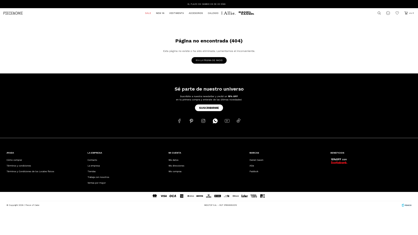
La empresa (94, 165)
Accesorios (196, 13)
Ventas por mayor (97, 183)
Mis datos (173, 160)
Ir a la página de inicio (209, 60)
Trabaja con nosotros (98, 177)
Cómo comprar (14, 160)
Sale (148, 13)
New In (160, 13)
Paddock (253, 171)
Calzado (213, 13)
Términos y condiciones (19, 165)
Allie (251, 165)
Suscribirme (209, 108)
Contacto (92, 160)
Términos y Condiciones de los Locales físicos (30, 171)
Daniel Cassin (256, 160)
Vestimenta (176, 13)
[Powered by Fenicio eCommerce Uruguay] (406, 205)
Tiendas (92, 171)
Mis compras (175, 171)
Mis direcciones (176, 165)
